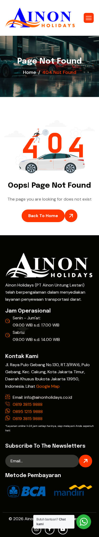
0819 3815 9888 (28, 404)
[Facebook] (49, 529)
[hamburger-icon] (89, 18)
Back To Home (43, 215)
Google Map (48, 386)
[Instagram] (36, 529)
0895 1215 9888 (28, 411)
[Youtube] (63, 529)
